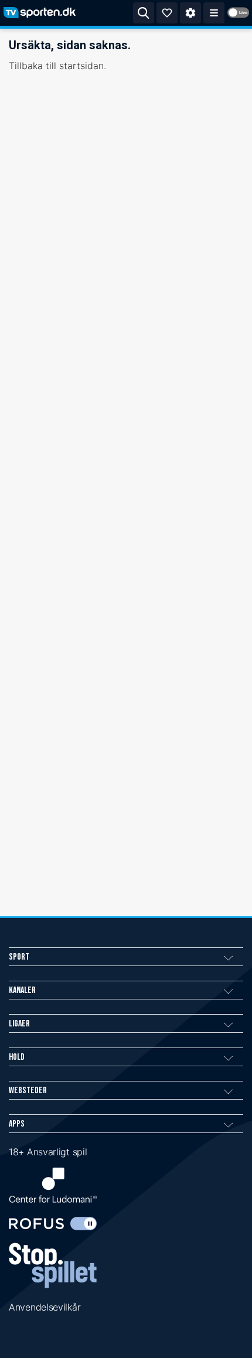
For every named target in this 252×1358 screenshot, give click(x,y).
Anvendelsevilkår (44, 1307)
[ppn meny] (213, 12)
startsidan (81, 65)
